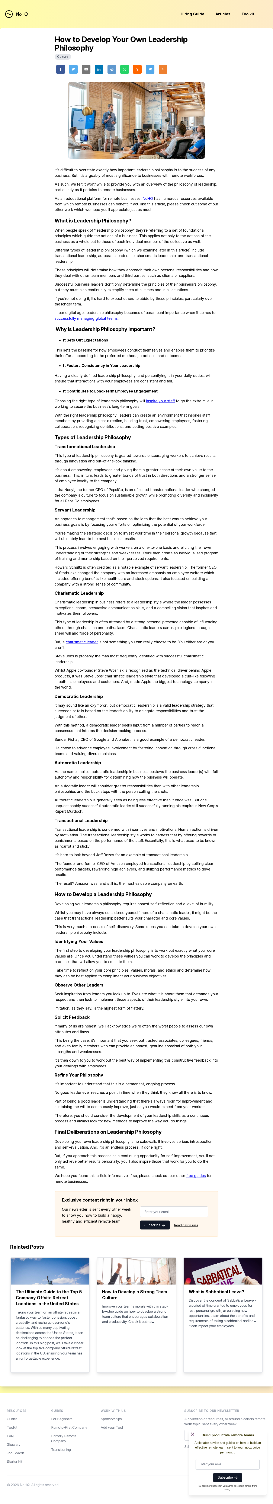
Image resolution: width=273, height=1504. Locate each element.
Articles (222, 14)
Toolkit (247, 14)
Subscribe (152, 1225)
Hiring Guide (192, 14)
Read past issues (186, 1225)
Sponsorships (111, 1419)
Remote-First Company (69, 1427)
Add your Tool (112, 1427)
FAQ (10, 1436)
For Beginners (62, 1419)
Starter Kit (14, 1461)
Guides (12, 1419)
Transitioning (61, 1449)
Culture (62, 56)
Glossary (13, 1444)
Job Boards (16, 1453)
